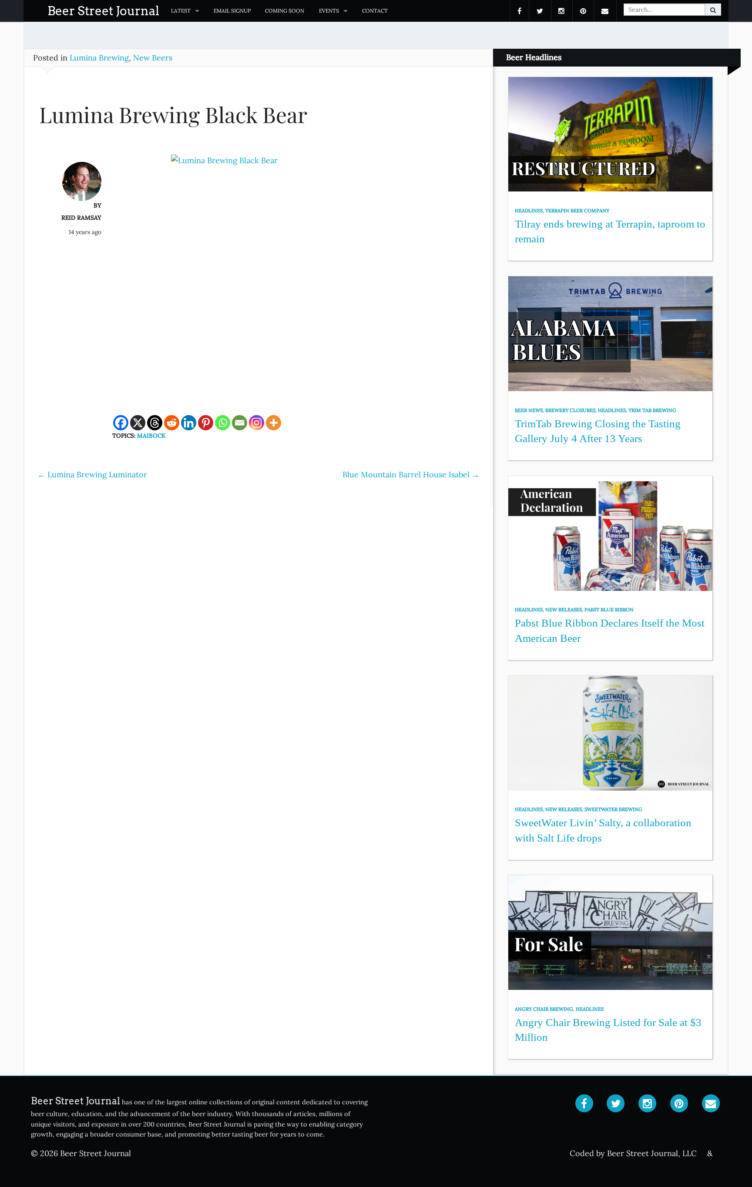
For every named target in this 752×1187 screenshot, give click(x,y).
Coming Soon (284, 10)
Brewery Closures (570, 410)
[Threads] (154, 422)
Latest (181, 10)
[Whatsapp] (222, 422)
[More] (273, 422)
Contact (375, 10)
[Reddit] (171, 422)
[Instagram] (256, 422)
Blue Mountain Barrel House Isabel (411, 474)
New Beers (152, 58)
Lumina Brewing (99, 58)
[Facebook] (120, 422)
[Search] (713, 9)
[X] (137, 422)
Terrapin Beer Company (577, 211)
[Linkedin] (188, 422)
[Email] (239, 422)
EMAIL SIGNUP (232, 10)
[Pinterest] (205, 422)
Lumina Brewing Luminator (92, 474)
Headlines (529, 211)
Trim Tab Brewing (652, 410)
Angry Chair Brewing (544, 1009)
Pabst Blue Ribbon (609, 610)
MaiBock (151, 435)
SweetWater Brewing (613, 809)
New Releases (563, 610)
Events (329, 10)
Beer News (529, 410)
